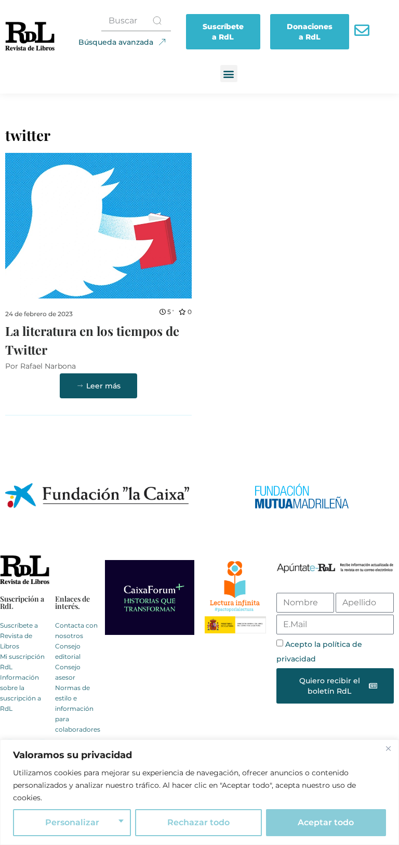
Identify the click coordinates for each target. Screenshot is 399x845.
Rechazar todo (198, 822)
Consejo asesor (68, 672)
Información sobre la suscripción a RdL (20, 692)
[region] (199, 792)
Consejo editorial (68, 651)
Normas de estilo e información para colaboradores (77, 708)
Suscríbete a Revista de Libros (19, 635)
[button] (228, 73)
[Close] (388, 748)
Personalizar (72, 822)
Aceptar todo (326, 822)
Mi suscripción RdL (22, 662)
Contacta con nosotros (76, 630)
